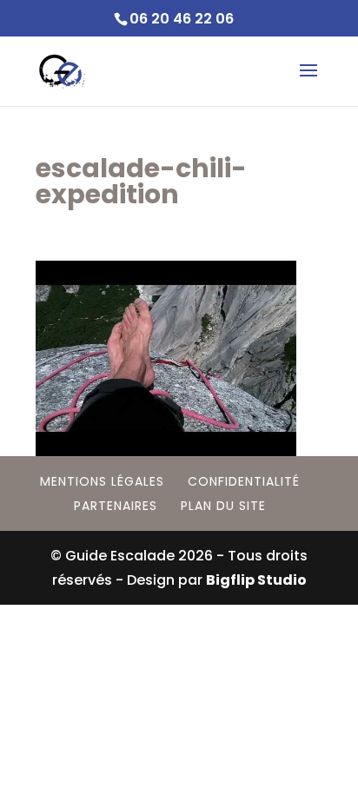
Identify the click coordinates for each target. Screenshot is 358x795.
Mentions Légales (102, 481)
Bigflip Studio (256, 580)
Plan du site (223, 505)
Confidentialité (244, 481)
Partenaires (115, 505)
